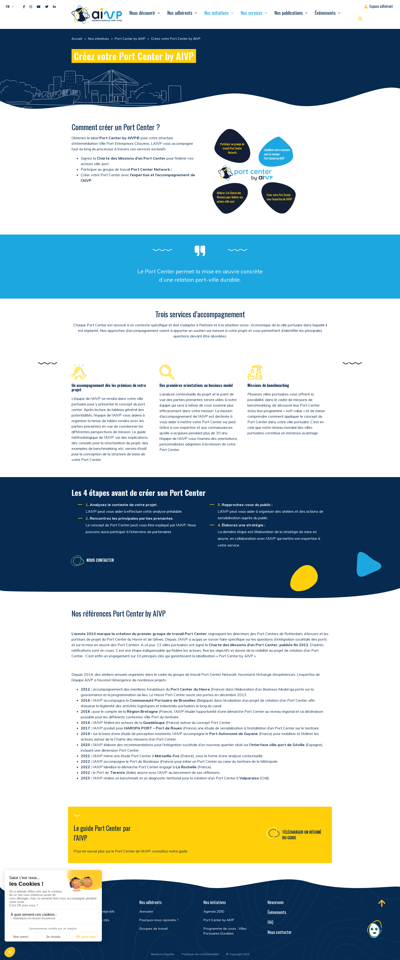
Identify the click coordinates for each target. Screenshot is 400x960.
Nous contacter (100, 560)
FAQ (270, 922)
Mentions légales (163, 954)
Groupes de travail (153, 928)
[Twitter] (47, 7)
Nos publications (289, 12)
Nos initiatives (216, 12)
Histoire (81, 928)
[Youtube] (38, 7)
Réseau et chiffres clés (92, 920)
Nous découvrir (142, 12)
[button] (8, 6)
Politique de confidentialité (200, 954)
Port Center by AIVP (218, 920)
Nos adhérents (179, 12)
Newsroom (276, 902)
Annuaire (146, 911)
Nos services (251, 12)
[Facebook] (24, 7)
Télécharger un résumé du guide (301, 834)
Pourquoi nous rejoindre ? (158, 920)
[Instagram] (30, 7)
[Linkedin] (54, 7)
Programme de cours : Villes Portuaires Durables (225, 930)
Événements (325, 12)
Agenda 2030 (213, 911)
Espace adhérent (381, 6)
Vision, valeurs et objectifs (95, 911)
